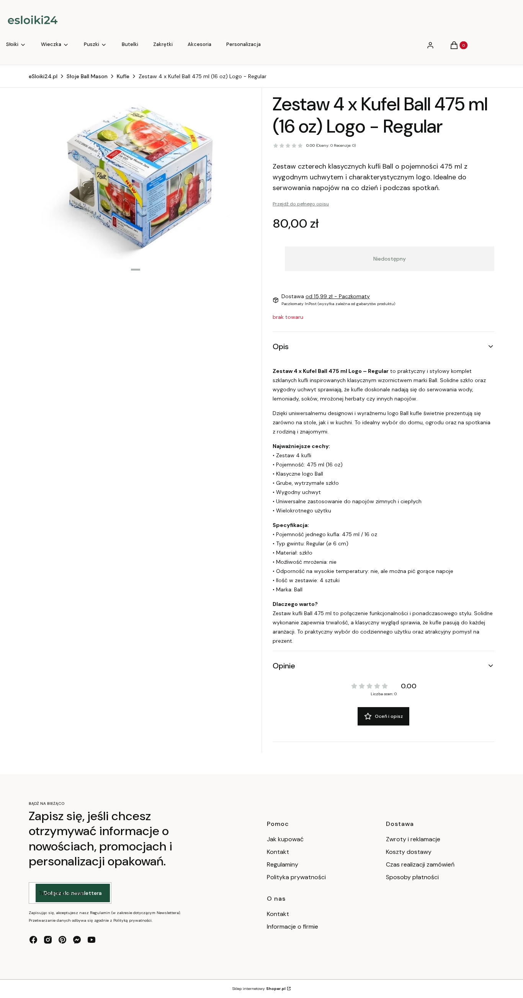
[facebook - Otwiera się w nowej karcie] (33, 939)
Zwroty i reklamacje (413, 839)
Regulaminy (282, 864)
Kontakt (278, 852)
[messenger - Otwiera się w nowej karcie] (77, 939)
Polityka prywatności (296, 877)
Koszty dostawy (408, 852)
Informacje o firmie (292, 926)
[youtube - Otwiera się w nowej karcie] (91, 939)
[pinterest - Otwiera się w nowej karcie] (62, 939)
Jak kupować (285, 839)
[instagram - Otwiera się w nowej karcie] (47, 939)
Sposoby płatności (412, 877)
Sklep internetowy (259, 988)
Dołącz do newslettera (73, 893)
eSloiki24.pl (43, 76)
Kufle (123, 76)
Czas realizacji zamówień (420, 864)
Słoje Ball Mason (87, 76)
